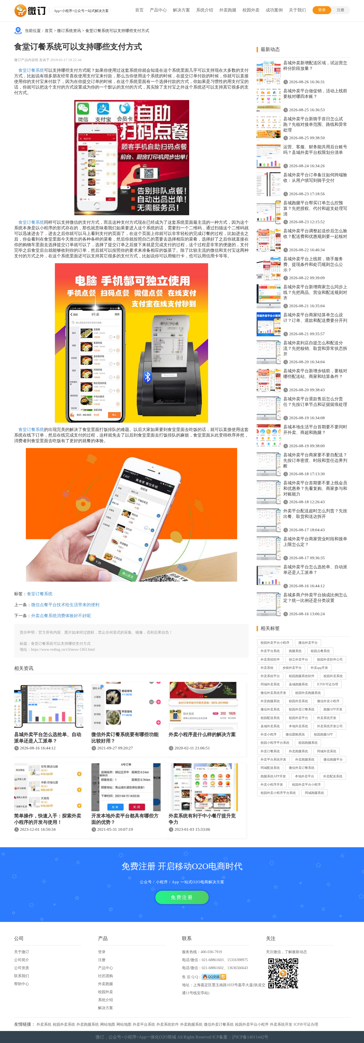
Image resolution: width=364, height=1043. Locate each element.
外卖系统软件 (270, 659)
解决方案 (181, 10)
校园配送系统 (270, 718)
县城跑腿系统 (298, 684)
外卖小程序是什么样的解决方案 (202, 734)
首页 (139, 10)
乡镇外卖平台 (292, 668)
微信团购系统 (295, 734)
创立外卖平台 (298, 659)
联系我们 (21, 976)
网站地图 (107, 1024)
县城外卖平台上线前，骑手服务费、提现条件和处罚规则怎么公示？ (313, 264)
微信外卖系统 (270, 709)
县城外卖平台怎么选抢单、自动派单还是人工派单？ (47, 738)
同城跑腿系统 (314, 793)
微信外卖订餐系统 (301, 768)
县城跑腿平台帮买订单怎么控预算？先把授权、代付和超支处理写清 (315, 208)
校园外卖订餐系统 (301, 709)
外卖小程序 (269, 734)
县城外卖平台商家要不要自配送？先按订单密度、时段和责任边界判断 (315, 460)
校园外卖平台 (298, 718)
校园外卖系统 (333, 676)
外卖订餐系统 (270, 751)
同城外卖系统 (270, 684)
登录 (322, 10)
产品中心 (158, 10)
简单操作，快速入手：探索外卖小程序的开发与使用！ (47, 819)
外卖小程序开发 (272, 784)
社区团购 (105, 976)
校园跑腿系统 (308, 743)
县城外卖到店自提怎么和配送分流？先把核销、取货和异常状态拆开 (315, 348)
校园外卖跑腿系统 (308, 693)
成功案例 (274, 10)
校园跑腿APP (323, 734)
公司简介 (21, 960)
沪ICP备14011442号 (250, 1037)
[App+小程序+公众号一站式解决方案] (30, 10)
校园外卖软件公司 (330, 659)
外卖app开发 (319, 668)
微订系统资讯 (69, 31)
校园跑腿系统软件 (301, 676)
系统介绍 (204, 10)
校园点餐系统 (320, 651)
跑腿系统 (295, 651)
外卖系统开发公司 (330, 726)
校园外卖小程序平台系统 (278, 793)
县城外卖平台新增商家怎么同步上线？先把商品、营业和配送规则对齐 (315, 292)
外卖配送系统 (332, 776)
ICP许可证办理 (327, 684)
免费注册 (182, 897)
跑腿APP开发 (332, 709)
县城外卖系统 (270, 726)
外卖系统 (267, 668)
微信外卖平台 (308, 643)
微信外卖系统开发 (273, 693)
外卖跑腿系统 (270, 701)
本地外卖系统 (298, 726)
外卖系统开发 (326, 718)
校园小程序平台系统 (275, 743)
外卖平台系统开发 (273, 759)
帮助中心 (21, 984)
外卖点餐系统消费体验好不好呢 (61, 615)
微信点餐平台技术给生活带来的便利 (65, 604)
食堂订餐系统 (31, 70)
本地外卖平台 (304, 776)
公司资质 (21, 968)
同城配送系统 (270, 768)
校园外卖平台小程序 (275, 643)
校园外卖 (251, 10)
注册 (340, 10)
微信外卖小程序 (328, 701)
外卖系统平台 (270, 676)
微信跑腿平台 (333, 759)
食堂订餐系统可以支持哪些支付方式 (117, 31)
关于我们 (297, 10)
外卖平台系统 (270, 651)
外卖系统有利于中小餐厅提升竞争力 (202, 819)
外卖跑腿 (227, 10)
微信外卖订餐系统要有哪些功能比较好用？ (125, 738)
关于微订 (21, 952)
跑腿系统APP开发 (273, 776)
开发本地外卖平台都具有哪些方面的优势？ (125, 819)
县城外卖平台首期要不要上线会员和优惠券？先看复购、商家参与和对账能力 (315, 488)
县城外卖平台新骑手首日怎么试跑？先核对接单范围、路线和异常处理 (315, 124)
